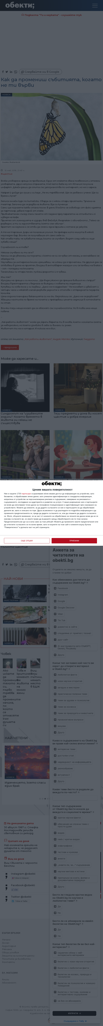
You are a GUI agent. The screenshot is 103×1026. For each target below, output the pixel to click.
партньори (26, 494)
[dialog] (51, 513)
